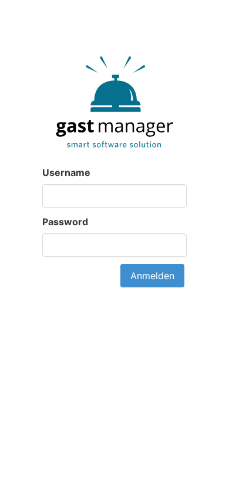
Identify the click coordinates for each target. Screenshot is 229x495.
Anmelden (152, 276)
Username (66, 172)
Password (65, 222)
